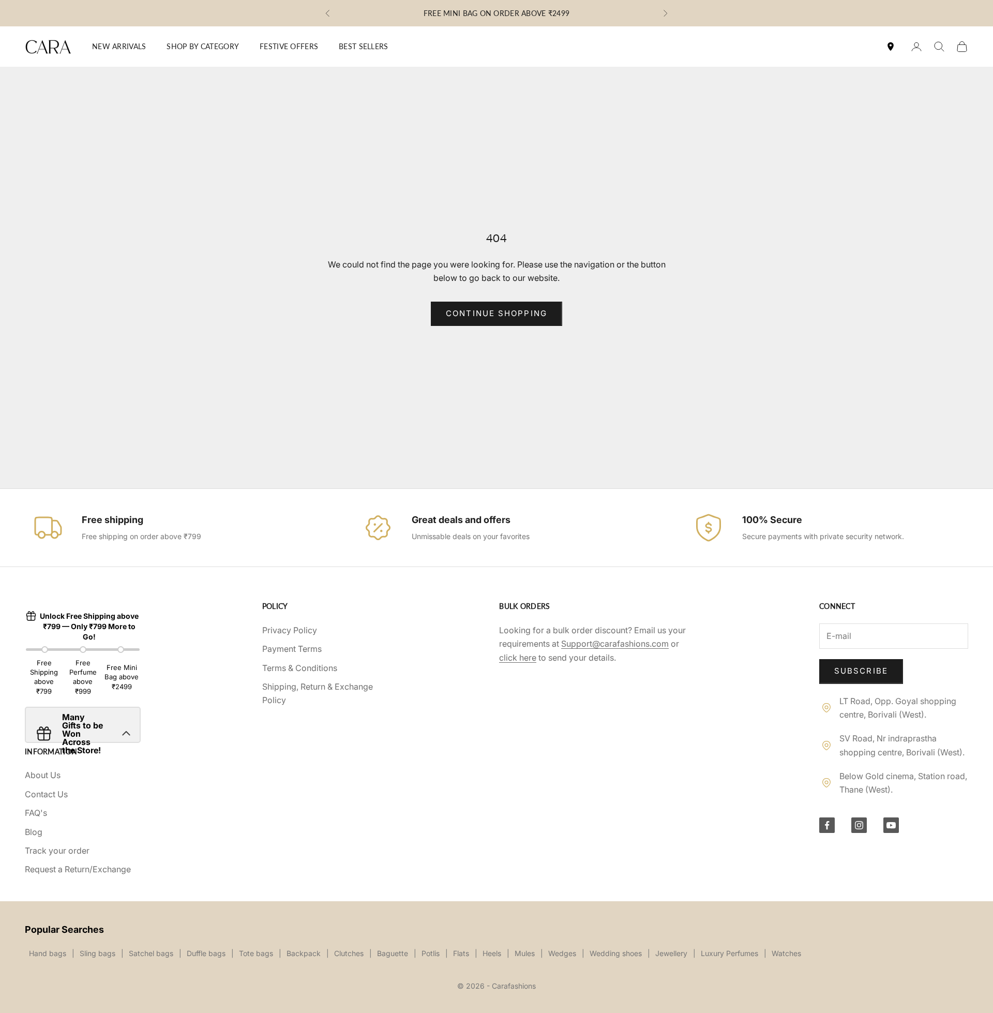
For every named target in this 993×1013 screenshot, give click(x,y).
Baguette (392, 953)
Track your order (57, 850)
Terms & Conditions (299, 668)
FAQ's (36, 813)
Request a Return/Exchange (78, 869)
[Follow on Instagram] (859, 825)
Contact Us (46, 794)
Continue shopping (496, 313)
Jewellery (671, 953)
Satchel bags (151, 953)
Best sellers (363, 46)
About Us (43, 775)
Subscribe (861, 671)
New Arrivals (119, 46)
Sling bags (97, 953)
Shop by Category (203, 46)
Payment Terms (292, 649)
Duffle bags (206, 953)
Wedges (562, 953)
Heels (492, 953)
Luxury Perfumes (729, 953)
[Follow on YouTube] (891, 825)
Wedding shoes (616, 953)
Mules (525, 953)
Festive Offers (289, 46)
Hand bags (47, 953)
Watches (786, 953)
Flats (461, 953)
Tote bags (256, 953)
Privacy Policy (289, 630)
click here (517, 657)
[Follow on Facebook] (827, 825)
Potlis (431, 953)
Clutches (349, 953)
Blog (33, 832)
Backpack (304, 953)
